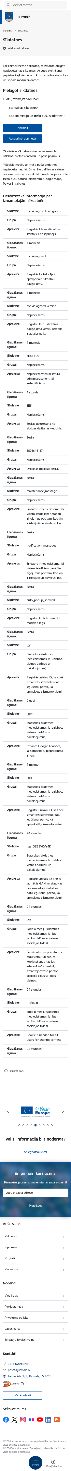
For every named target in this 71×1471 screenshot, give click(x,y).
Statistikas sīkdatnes (23, 108)
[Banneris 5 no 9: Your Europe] (35, 1111)
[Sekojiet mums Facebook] (6, 1420)
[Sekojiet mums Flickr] (31, 1419)
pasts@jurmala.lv (19, 1370)
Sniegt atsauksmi (35, 1152)
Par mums (11, 1269)
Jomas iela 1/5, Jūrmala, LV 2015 (29, 1376)
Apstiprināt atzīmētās (23, 138)
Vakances (11, 1236)
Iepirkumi (11, 1247)
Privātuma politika (16, 1317)
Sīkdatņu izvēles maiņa (20, 1339)
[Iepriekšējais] (8, 1111)
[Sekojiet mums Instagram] (23, 1419)
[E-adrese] (11, 1383)
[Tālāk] (63, 1111)
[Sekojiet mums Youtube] (40, 1419)
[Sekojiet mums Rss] (57, 1419)
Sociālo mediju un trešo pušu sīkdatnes (36, 116)
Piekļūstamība (14, 1306)
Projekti (10, 1258)
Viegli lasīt (11, 1295)
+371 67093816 (18, 1364)
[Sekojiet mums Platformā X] (14, 1420)
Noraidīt (23, 128)
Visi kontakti (23, 1395)
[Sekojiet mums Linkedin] (48, 1420)
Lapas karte (12, 1328)
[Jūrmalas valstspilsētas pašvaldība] (30, 21)
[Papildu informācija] (22, 1383)
